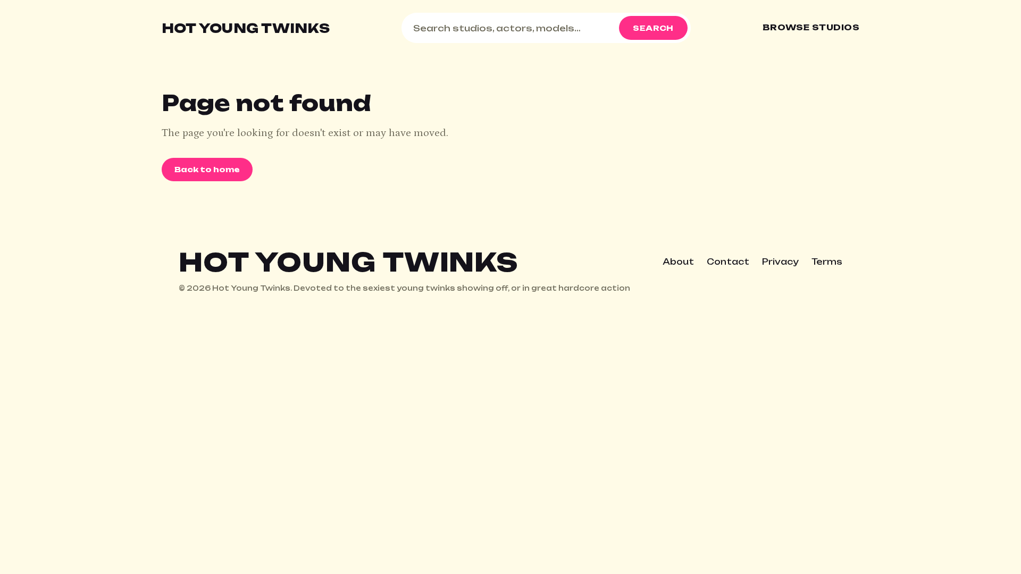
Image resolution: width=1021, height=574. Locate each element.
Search (653, 27)
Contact (728, 262)
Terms (826, 262)
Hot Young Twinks (246, 28)
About (678, 262)
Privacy (780, 262)
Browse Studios (811, 27)
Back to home (207, 169)
